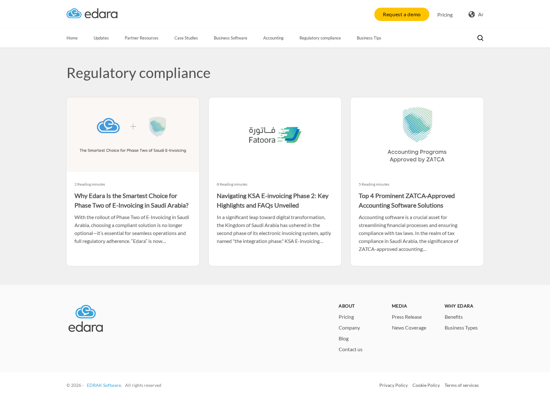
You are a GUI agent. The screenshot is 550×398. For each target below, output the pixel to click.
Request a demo (402, 14)
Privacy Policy (393, 385)
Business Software (230, 37)
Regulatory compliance (320, 37)
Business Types (461, 327)
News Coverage (409, 327)
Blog (344, 338)
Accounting (273, 37)
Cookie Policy (426, 385)
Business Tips (369, 37)
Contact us (351, 349)
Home (72, 37)
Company (349, 327)
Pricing (445, 14)
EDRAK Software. (104, 385)
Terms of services (462, 385)
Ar (480, 14)
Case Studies (186, 37)
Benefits (454, 317)
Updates (101, 37)
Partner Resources (142, 37)
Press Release (407, 317)
